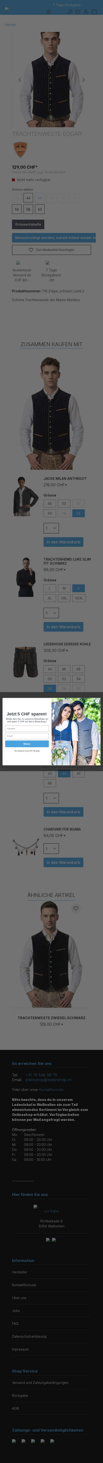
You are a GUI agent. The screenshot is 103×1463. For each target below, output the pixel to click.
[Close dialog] (97, 701)
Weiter (26, 743)
